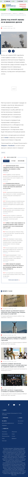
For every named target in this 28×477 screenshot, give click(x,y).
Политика (4, 431)
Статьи (13, 436)
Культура (4, 440)
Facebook (11, 145)
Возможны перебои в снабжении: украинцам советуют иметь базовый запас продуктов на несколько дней (13, 217)
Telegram (4, 145)
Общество (14, 431)
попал (6, 137)
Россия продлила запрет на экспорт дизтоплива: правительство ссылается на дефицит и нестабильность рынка (13, 250)
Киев (3, 438)
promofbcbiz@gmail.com (8, 423)
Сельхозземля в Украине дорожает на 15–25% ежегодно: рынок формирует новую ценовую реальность (13, 210)
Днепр (3, 152)
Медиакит (4, 425)
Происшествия (5, 436)
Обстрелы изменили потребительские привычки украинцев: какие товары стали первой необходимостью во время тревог (14, 203)
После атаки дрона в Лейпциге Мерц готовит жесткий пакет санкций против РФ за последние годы (13, 233)
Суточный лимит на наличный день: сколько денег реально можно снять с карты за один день (14, 274)
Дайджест (14, 438)
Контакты (20, 423)
